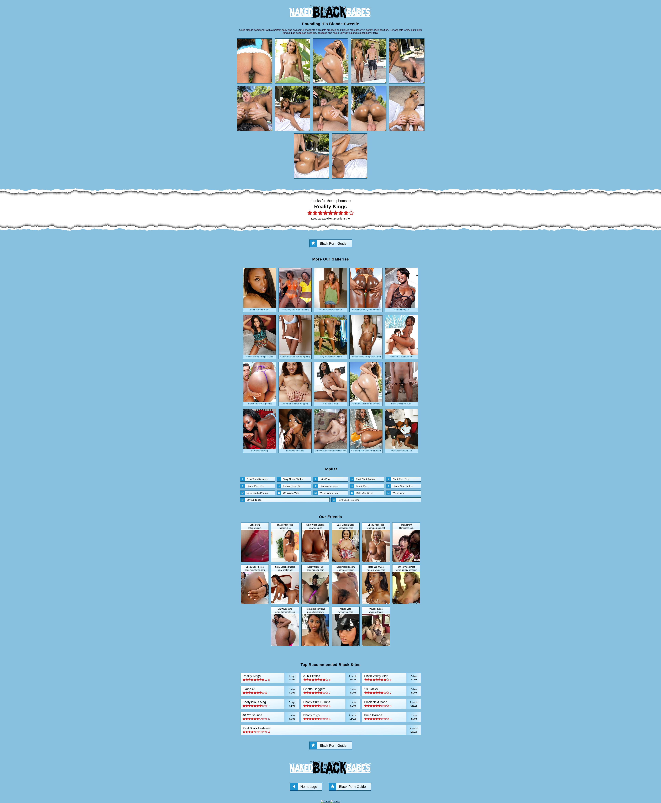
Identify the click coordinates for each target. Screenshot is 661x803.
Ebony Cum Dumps (329, 703)
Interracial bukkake (295, 451)
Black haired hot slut (259, 310)
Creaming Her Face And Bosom (366, 451)
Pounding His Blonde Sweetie (366, 404)
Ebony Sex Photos (400, 486)
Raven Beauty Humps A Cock (259, 357)
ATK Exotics (330, 677)
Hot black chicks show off (330, 310)
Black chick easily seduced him (366, 310)
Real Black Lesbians (330, 730)
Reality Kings (269, 677)
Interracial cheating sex (401, 451)
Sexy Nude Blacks (291, 479)
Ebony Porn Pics (253, 486)
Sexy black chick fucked (330, 357)
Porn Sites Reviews (254, 479)
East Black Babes (363, 479)
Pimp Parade (390, 717)
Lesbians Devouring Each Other (366, 357)
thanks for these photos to (331, 209)
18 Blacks (390, 690)
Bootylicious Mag (269, 703)
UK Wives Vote (288, 493)
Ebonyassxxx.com (327, 486)
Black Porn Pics (398, 479)
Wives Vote (396, 493)
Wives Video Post (326, 493)
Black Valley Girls (390, 677)
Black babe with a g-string (260, 404)
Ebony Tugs (330, 717)
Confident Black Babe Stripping (295, 357)
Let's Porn (322, 479)
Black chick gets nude (401, 404)
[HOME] (330, 20)
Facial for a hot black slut (401, 357)
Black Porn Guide (333, 243)
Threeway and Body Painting (295, 310)
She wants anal (330, 404)
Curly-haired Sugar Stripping (295, 404)
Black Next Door (391, 703)
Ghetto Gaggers (329, 690)
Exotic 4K (269, 690)
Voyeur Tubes (251, 499)
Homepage (304, 786)
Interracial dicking (259, 451)
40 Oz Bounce (269, 717)
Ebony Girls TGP (290, 486)
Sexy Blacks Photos (255, 493)
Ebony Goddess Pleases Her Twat (331, 451)
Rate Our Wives (362, 493)
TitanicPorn (360, 486)
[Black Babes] (330, 776)
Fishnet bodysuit (401, 310)
